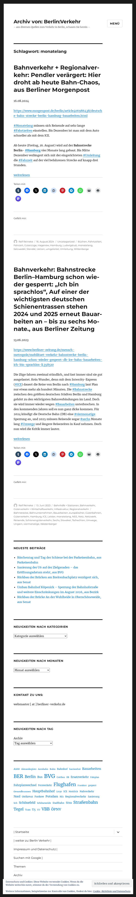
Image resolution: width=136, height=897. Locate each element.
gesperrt (92, 785)
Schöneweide (44, 803)
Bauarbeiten (60, 512)
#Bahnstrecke (82, 389)
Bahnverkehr (87, 505)
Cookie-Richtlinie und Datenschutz (112, 891)
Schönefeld (27, 803)
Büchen (82, 241)
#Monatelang (23, 125)
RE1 (62, 796)
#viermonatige (84, 414)
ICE (45, 516)
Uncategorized (66, 241)
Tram (27, 810)
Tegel (19, 809)
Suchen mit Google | (28, 858)
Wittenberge (81, 249)
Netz (81, 516)
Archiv (18, 738)
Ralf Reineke (26, 241)
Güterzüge (30, 245)
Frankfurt (82, 785)
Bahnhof (62, 769)
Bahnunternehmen (40, 512)
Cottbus (61, 777)
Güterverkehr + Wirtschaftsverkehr (33, 509)
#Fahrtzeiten (23, 130)
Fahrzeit (18, 245)
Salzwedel (20, 249)
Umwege (91, 520)
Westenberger (48, 523)
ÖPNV (56, 809)
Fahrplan (94, 777)
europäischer (76, 512)
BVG (49, 776)
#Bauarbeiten (65, 404)
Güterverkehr (21, 516)
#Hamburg (33, 150)
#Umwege (28, 424)
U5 (34, 809)
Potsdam (52, 796)
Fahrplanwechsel (25, 785)
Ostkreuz (27, 796)
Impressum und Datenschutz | (35, 849)
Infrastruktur (61, 509)
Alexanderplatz (28, 769)
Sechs (56, 520)
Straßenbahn (85, 802)
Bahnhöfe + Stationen (66, 505)
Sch (15, 803)
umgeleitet (52, 249)
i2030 (59, 791)
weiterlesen (22, 175)
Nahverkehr (87, 791)
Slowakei (66, 520)
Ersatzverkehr (80, 777)
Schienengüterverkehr (39, 520)
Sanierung (94, 796)
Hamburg (56, 245)
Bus (39, 777)
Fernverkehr (45, 785)
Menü (115, 23)
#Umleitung (91, 155)
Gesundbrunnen (22, 791)
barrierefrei (75, 769)
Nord (17, 796)
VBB (46, 809)
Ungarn (18, 523)
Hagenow (43, 245)
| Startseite (21, 832)
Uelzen (41, 249)
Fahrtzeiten (94, 241)
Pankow (39, 796)
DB (67, 777)
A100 (17, 769)
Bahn (52, 769)
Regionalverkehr (79, 509)
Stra (69, 802)
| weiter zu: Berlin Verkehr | (32, 840)
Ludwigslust (70, 245)
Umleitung (66, 249)
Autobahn (43, 769)
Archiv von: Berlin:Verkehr (47, 22)
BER (18, 776)
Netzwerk (90, 516)
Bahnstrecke (21, 512)
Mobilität (73, 791)
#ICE (18, 384)
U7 (38, 809)
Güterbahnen (93, 512)
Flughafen (64, 784)
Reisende (19, 520)
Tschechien (78, 520)
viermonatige (31, 523)
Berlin (30, 776)
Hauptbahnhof (43, 791)
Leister (51, 516)
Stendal (31, 249)
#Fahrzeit (26, 160)
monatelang (85, 245)
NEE (74, 516)
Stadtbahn (58, 802)
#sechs (85, 419)
